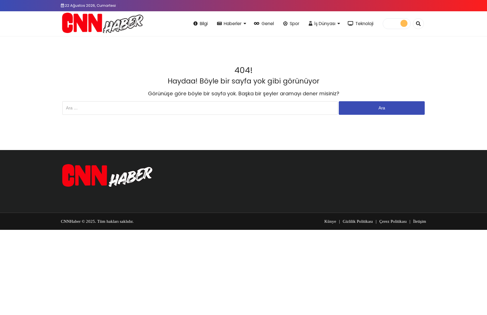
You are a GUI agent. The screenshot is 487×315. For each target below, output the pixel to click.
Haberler (233, 24)
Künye (330, 221)
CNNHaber (71, 221)
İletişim (419, 221)
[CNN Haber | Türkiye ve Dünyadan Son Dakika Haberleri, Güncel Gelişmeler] (102, 23)
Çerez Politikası (393, 221)
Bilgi (204, 24)
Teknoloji (364, 24)
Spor (294, 24)
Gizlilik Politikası (358, 221)
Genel (268, 24)
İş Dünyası (324, 24)
